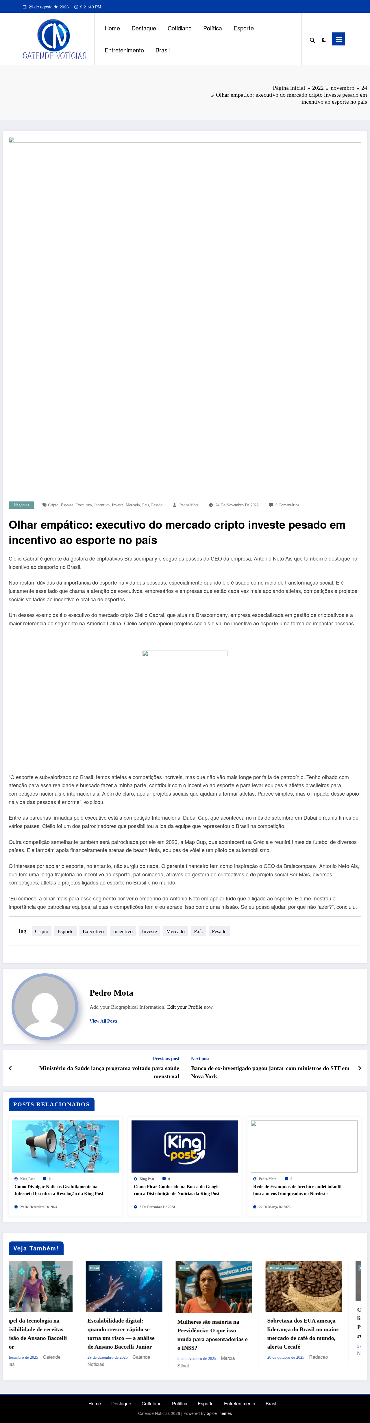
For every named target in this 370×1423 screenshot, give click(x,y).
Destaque (144, 28)
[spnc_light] (324, 38)
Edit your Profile (184, 1007)
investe (117, 505)
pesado (156, 505)
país (145, 505)
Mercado (133, 505)
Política (212, 28)
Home (112, 28)
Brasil (163, 50)
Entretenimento (124, 50)
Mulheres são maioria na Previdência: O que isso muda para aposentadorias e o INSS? (135, 1334)
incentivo (102, 505)
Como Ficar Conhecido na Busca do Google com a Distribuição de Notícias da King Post (176, 1190)
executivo (83, 505)
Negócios (21, 505)
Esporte (244, 28)
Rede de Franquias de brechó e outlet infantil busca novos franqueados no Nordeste (297, 1190)
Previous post (166, 1058)
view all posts (103, 1021)
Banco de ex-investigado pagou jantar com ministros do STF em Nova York (270, 1072)
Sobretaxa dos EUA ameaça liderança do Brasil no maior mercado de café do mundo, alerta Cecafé (226, 1333)
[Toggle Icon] (338, 38)
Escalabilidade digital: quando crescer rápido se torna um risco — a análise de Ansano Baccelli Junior (43, 1333)
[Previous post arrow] (10, 1068)
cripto (53, 505)
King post (27, 1179)
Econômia (213, 1268)
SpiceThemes (219, 1413)
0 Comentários (287, 505)
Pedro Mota (189, 505)
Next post (200, 1058)
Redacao (241, 1357)
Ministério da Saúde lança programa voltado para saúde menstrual (109, 1072)
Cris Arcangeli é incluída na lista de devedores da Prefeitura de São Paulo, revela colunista (314, 1322)
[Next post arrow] (359, 1068)
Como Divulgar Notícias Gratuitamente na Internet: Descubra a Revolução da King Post (58, 1190)
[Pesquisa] (312, 39)
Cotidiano (180, 28)
